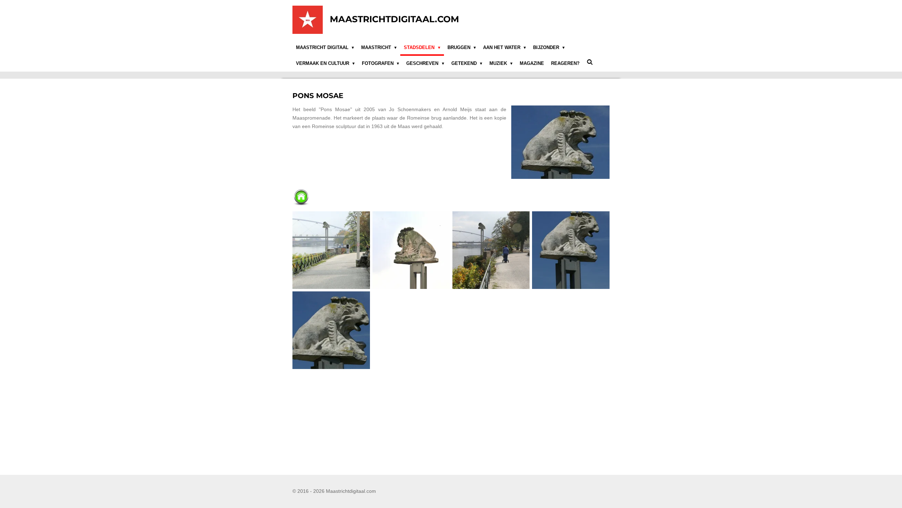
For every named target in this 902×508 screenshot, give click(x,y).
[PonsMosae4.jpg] (571, 250)
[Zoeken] (590, 62)
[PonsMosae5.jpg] (331, 330)
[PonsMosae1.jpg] (331, 250)
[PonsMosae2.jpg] (491, 250)
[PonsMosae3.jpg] (411, 250)
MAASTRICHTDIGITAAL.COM (394, 19)
